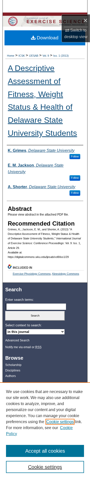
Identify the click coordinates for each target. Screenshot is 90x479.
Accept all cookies (45, 451)
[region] (45, 430)
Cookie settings (60, 422)
